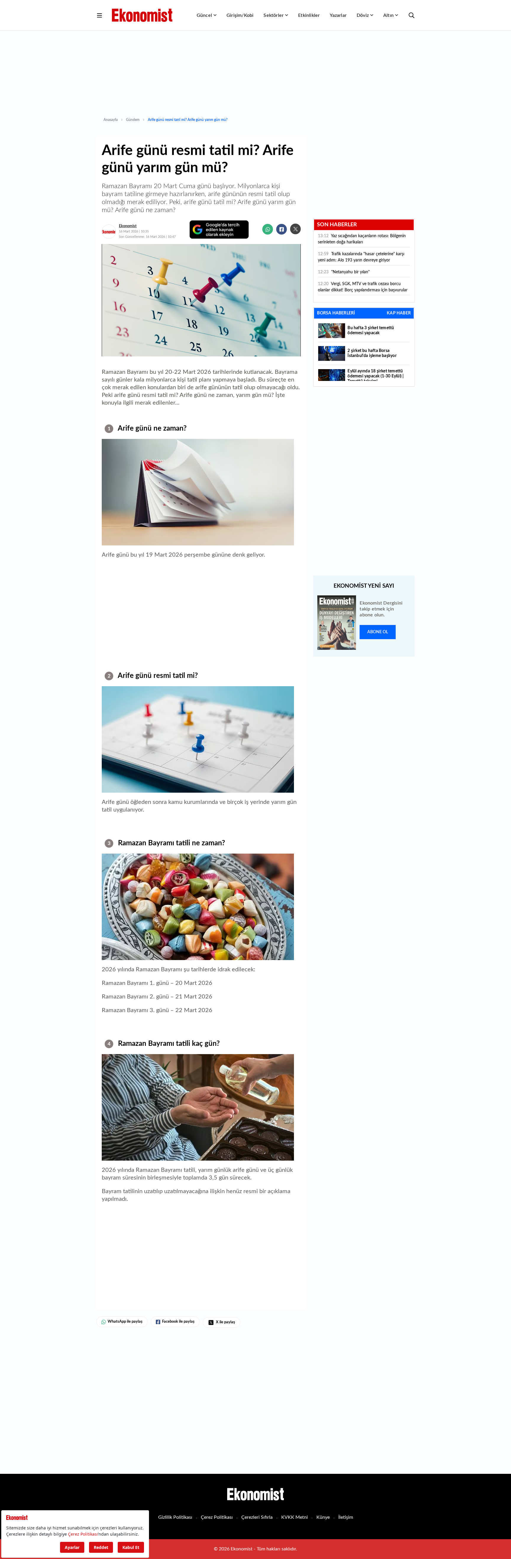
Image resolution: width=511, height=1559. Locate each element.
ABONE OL (377, 632)
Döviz (363, 15)
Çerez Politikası (217, 1517)
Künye (323, 1517)
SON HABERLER (337, 224)
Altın (388, 15)
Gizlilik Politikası (175, 1517)
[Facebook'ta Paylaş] (281, 229)
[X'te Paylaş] (295, 229)
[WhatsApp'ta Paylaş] (267, 229)
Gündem (133, 120)
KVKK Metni (294, 1517)
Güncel (204, 15)
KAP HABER (399, 313)
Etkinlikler (309, 15)
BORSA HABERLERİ (336, 313)
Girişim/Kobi (240, 15)
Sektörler (273, 15)
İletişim (345, 1517)
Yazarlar (338, 15)
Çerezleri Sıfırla (257, 1517)
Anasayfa (111, 120)
